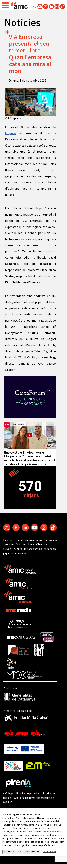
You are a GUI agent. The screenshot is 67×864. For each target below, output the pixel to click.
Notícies (9, 545)
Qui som (21, 545)
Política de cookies (39, 842)
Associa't (8, 540)
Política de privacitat (28, 794)
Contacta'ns (19, 554)
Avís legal (8, 794)
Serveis (7, 549)
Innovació (51, 540)
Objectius (41, 545)
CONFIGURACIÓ (31, 851)
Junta (31, 545)
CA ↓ (34, 7)
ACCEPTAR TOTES (12, 851)
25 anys (17, 549)
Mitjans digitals (33, 549)
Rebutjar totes (49, 851)
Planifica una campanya (29, 540)
